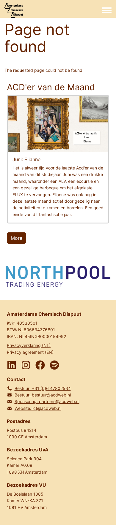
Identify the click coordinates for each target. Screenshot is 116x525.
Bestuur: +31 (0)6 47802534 (43, 388)
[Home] (13, 10)
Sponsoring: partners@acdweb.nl (47, 401)
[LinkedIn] (11, 365)
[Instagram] (26, 365)
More (16, 238)
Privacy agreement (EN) (30, 352)
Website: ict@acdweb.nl (38, 408)
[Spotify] (54, 365)
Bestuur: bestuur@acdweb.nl (43, 394)
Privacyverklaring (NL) (29, 345)
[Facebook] (40, 365)
